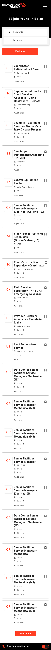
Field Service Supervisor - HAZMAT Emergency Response (28, 291)
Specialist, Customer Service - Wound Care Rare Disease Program (28, 126)
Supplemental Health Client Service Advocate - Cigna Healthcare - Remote (27, 96)
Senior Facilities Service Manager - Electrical (25, 462)
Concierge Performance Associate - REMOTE (29, 155)
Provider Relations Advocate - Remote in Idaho (28, 319)
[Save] (45, 66)
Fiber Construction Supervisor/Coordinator (29, 264)
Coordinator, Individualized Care (26, 68)
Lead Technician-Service (25, 346)
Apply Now (25, 47)
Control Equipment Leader (26, 182)
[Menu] (45, 5)
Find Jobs (20, 51)
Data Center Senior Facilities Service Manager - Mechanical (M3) (28, 374)
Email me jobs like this (18, 646)
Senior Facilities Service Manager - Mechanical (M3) (25, 405)
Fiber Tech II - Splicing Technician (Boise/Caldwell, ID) (28, 237)
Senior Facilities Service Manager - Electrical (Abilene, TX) (29, 209)
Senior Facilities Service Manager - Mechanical (25, 551)
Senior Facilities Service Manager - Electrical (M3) (25, 491)
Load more (25, 633)
